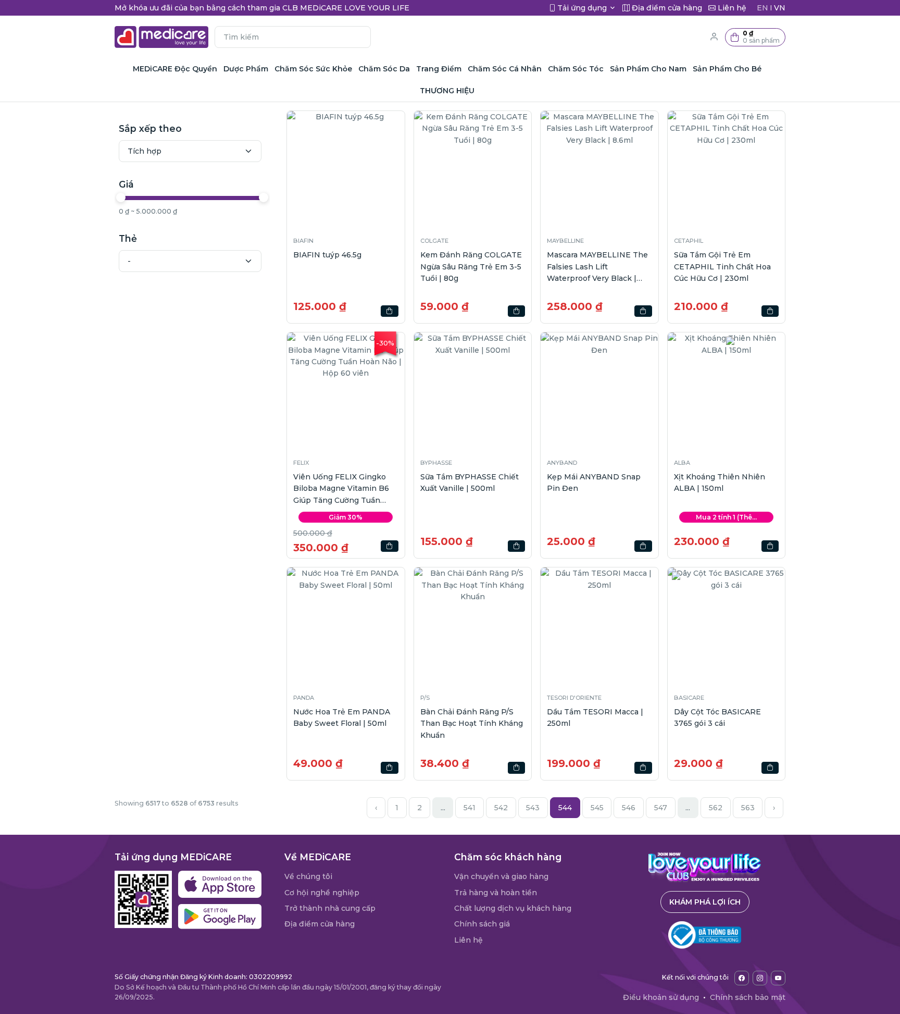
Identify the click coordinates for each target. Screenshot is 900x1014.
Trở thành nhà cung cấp (330, 908)
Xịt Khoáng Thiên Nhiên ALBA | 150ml (719, 482)
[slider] (121, 197)
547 (660, 807)
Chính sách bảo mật (747, 997)
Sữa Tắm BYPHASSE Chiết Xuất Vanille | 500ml (469, 482)
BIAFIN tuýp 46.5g (327, 254)
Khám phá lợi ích (705, 902)
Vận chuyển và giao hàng (501, 876)
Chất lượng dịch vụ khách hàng (512, 908)
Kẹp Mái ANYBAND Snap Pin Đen (594, 482)
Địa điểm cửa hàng (319, 924)
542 (501, 807)
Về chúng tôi (308, 876)
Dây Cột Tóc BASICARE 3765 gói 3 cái (717, 717)
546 (628, 807)
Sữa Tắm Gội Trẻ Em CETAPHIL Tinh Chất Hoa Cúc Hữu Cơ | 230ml (722, 266)
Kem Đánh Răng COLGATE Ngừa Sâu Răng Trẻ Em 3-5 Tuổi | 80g (471, 266)
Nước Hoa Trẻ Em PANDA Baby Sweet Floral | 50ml (341, 717)
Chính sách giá (482, 924)
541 (470, 807)
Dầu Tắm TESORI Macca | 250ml (595, 717)
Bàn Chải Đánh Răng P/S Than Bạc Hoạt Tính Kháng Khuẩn (471, 723)
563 (748, 807)
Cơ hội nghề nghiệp (321, 892)
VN (779, 8)
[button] (755, 37)
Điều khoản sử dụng (661, 997)
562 (715, 807)
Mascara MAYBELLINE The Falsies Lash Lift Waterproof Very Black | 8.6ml (597, 267)
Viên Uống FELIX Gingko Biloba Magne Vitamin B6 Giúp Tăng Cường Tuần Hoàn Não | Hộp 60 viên (341, 489)
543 (533, 807)
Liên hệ (468, 940)
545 (597, 807)
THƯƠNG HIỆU (447, 90)
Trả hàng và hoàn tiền (495, 892)
